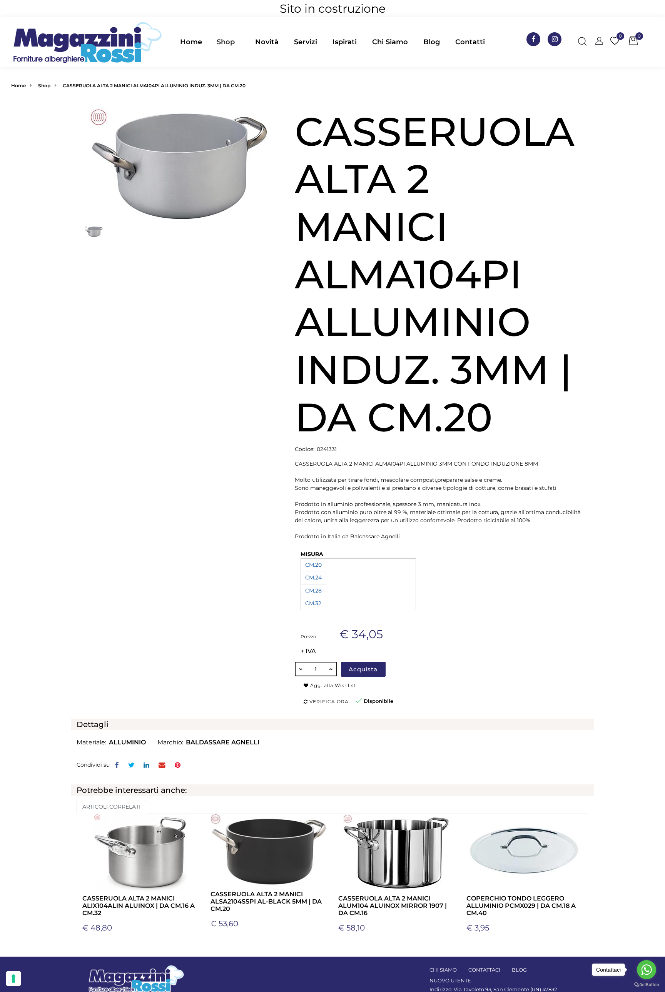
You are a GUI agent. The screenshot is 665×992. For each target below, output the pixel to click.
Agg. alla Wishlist (332, 685)
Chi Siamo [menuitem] (390, 42)
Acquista (363, 669)
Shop (226, 42)
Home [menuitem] (191, 42)
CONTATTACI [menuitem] (484, 970)
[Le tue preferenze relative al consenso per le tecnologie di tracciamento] (13, 978)
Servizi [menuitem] (305, 42)
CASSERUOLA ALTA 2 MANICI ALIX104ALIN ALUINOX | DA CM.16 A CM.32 (138, 906)
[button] (180, 164)
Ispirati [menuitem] (344, 42)
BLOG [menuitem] (519, 970)
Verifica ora (328, 701)
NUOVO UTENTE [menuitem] (450, 980)
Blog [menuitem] (431, 42)
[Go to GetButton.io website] (646, 984)
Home (18, 85)
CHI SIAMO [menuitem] (443, 970)
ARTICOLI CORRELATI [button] (111, 806)
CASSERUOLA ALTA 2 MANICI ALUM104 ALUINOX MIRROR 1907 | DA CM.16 (392, 906)
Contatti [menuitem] (470, 42)
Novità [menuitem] (267, 42)
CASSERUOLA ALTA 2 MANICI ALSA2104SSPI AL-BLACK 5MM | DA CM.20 (266, 901)
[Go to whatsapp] (646, 969)
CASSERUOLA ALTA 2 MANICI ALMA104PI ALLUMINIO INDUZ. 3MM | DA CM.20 (154, 85)
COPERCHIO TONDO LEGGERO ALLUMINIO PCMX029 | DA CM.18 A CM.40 (521, 906)
